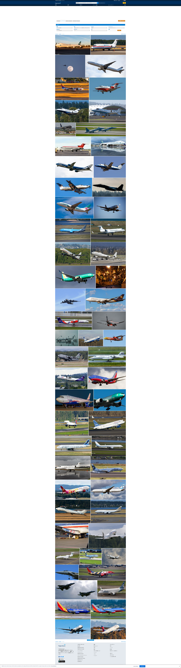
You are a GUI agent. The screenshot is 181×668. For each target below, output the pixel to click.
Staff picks (75, 29)
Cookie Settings (135, 666)
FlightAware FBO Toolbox (81, 658)
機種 (57, 26)
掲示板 (111, 649)
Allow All (142, 666)
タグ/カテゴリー (111, 26)
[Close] (179, 666)
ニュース (95, 652)
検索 (109, 29)
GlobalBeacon (80, 661)
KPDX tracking (123, 641)
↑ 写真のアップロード (121, 20)
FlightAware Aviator (80, 653)
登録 (124, 2)
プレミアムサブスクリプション (82, 655)
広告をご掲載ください (97, 650)
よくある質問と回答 (113, 656)
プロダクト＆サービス (81, 644)
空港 (74, 26)
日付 (91, 29)
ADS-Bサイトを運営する (113, 650)
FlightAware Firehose (81, 647)
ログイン (63, 0)
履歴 (94, 649)
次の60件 (60, 641)
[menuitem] (56, 5)
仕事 (94, 647)
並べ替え (92, 26)
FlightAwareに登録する (58, 0)
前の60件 (57, 641)
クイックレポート (80, 650)
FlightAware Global (80, 656)
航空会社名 (58, 29)
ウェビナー (95, 655)
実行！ (119, 30)
